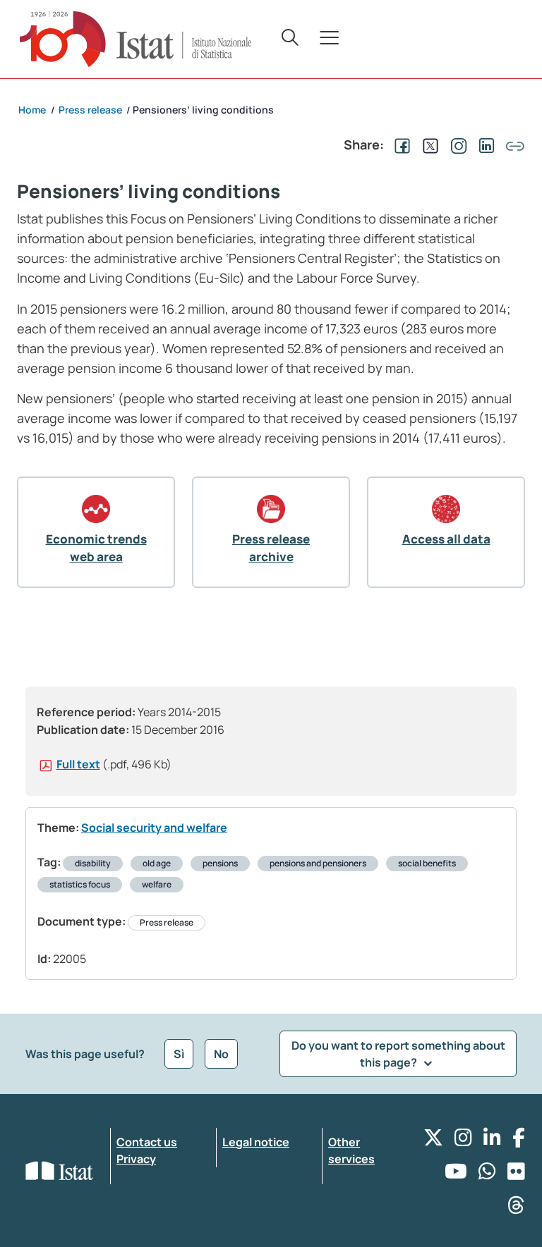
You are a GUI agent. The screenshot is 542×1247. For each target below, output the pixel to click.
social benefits (427, 863)
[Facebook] (518, 1141)
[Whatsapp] (487, 1174)
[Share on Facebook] (399, 144)
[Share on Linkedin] (484, 144)
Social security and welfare (154, 827)
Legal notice (255, 1142)
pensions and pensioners (318, 863)
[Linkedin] (492, 1141)
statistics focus (79, 884)
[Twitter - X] (433, 1141)
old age (157, 863)
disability (93, 863)
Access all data (446, 539)
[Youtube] (456, 1174)
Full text (78, 764)
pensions (220, 863)
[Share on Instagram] (456, 144)
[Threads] (516, 1208)
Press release (166, 922)
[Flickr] (516, 1174)
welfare (156, 884)
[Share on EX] (427, 144)
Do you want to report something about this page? (398, 1054)
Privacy (136, 1159)
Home (32, 109)
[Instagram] (463, 1141)
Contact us (146, 1142)
